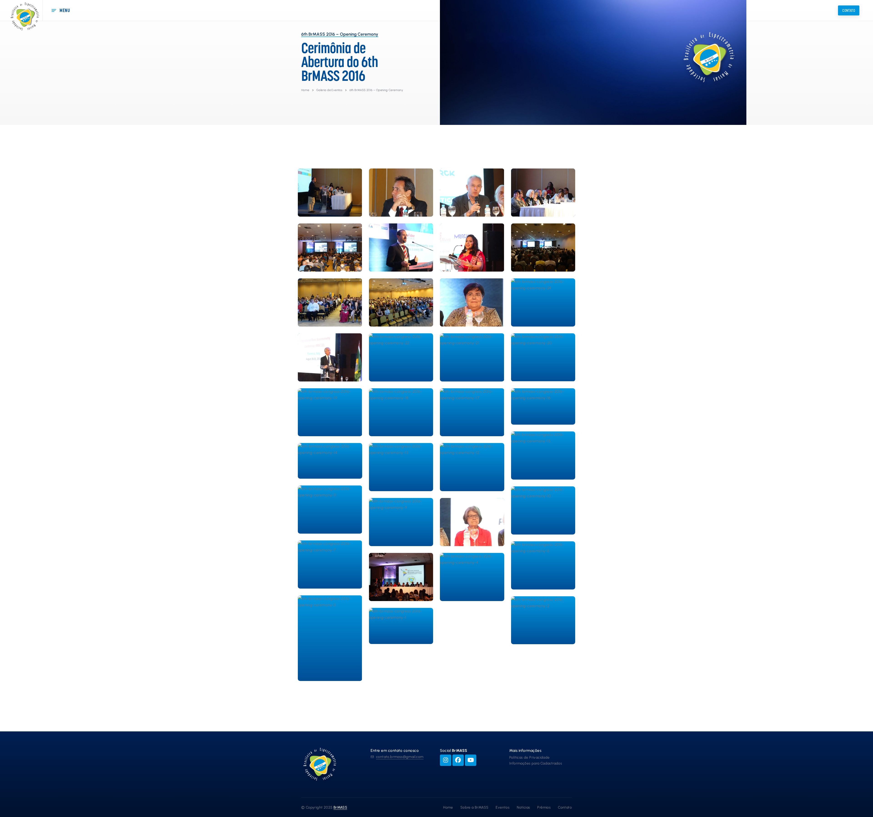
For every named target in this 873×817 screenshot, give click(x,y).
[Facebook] (458, 760)
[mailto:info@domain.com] (372, 756)
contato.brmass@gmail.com (400, 757)
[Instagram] (445, 760)
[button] (848, 10)
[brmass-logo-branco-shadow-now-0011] (724, 61)
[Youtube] (470, 760)
